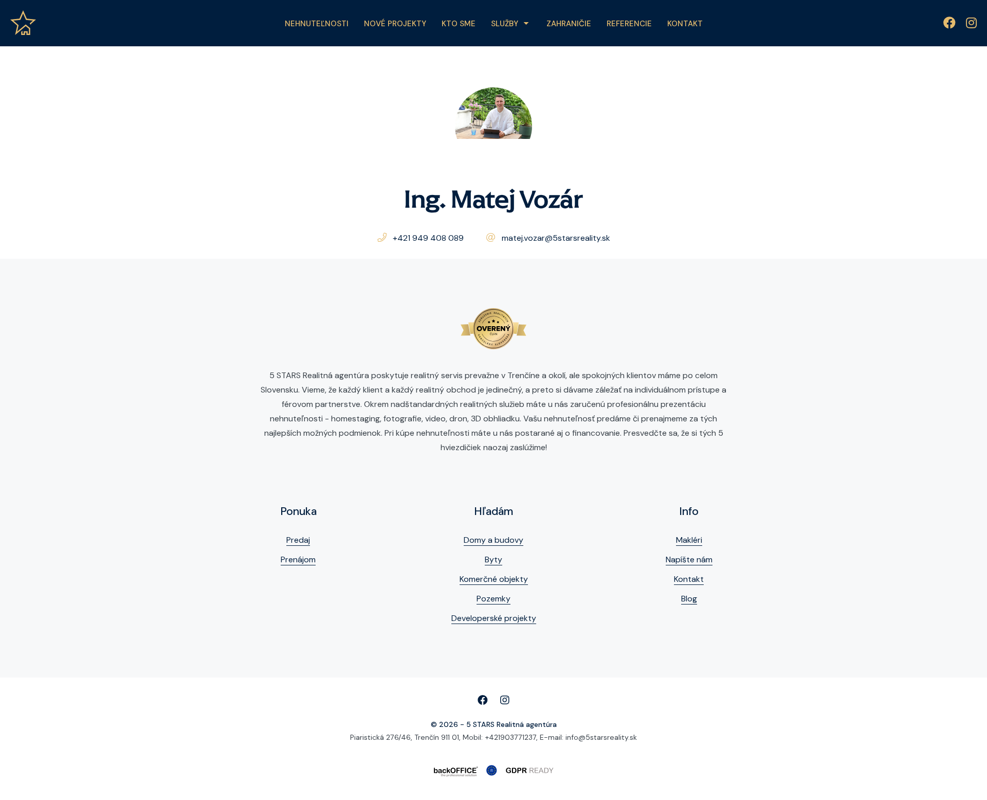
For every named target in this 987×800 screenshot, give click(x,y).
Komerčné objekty (494, 579)
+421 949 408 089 (428, 238)
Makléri (689, 540)
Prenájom (298, 559)
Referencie (629, 24)
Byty (493, 559)
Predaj (298, 540)
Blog (689, 598)
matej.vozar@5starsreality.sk (556, 238)
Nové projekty (395, 24)
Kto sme (459, 24)
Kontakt (685, 24)
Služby (504, 24)
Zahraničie (568, 24)
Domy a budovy (493, 540)
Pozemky (493, 598)
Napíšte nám (689, 559)
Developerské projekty (493, 618)
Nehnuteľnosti (317, 24)
